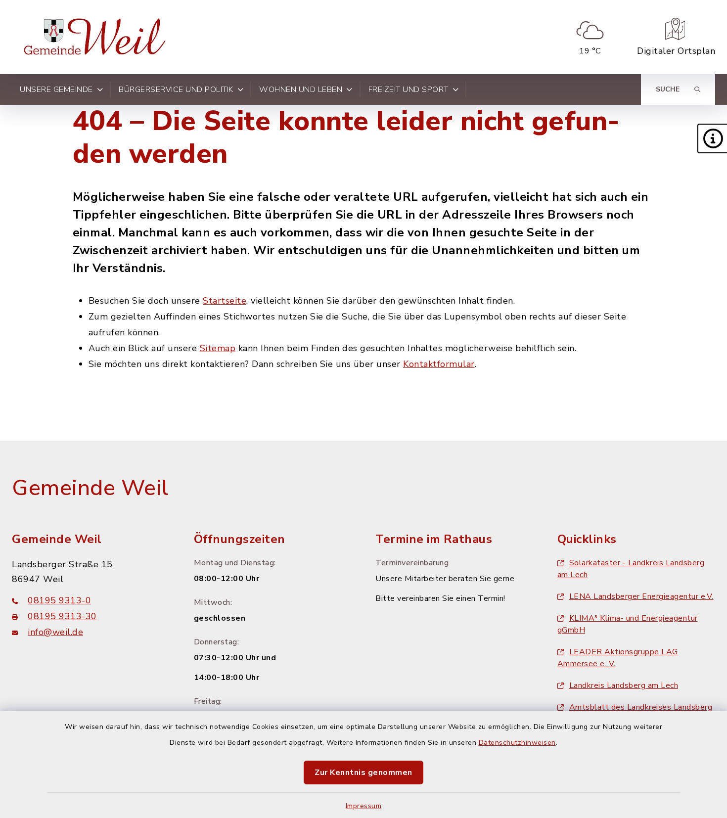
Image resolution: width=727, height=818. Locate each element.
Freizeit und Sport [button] (408, 89)
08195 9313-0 (59, 600)
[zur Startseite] (97, 37)
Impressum (364, 806)
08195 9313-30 (62, 616)
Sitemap (218, 348)
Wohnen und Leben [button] (300, 89)
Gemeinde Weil (90, 488)
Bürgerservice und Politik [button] (176, 89)
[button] (712, 138)
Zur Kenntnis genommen (363, 772)
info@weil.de (55, 632)
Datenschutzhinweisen (517, 742)
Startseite (224, 301)
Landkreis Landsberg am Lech (624, 685)
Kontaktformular (439, 364)
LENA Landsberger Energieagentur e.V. (641, 596)
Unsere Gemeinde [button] (56, 89)
